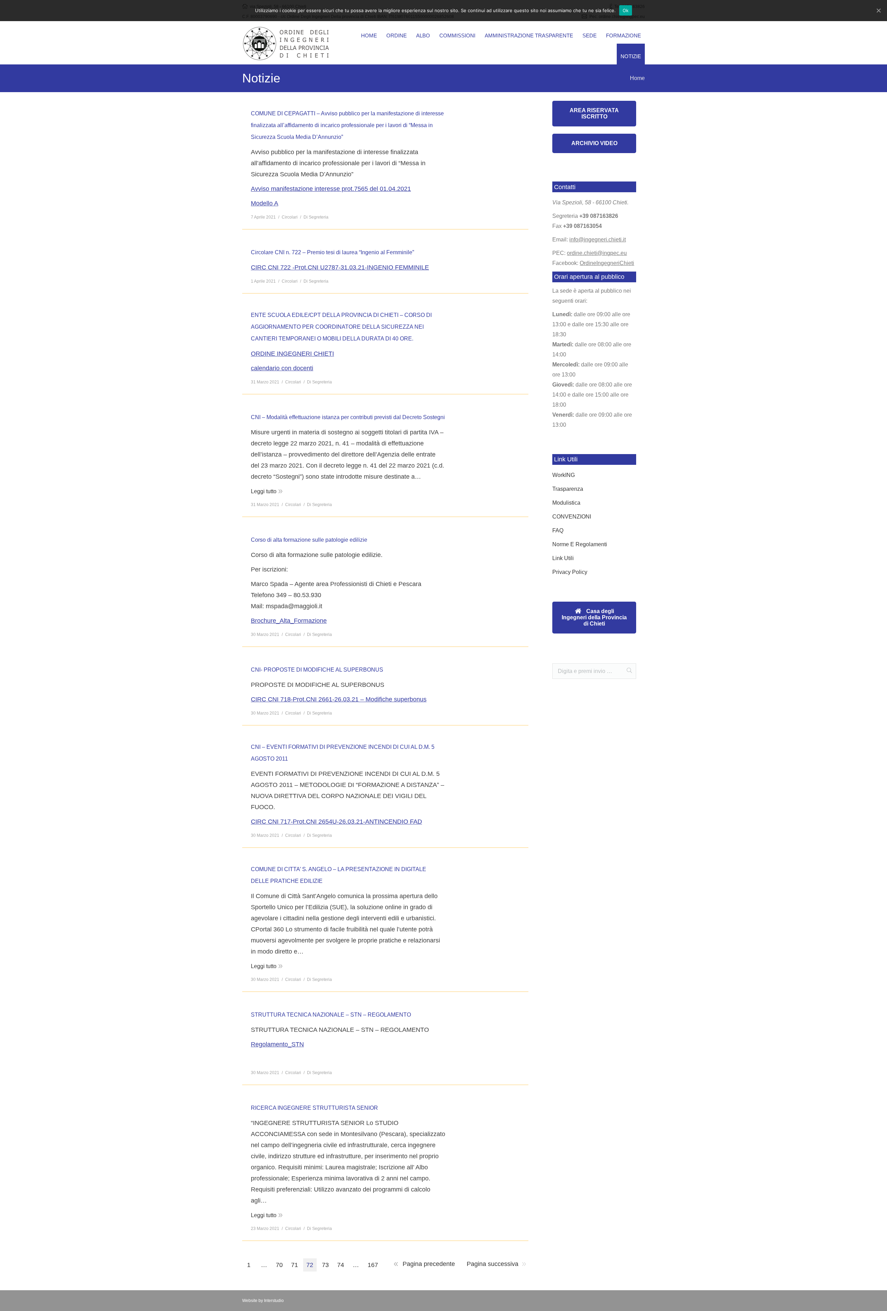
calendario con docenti (282, 368)
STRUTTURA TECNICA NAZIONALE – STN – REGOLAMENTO (331, 1015)
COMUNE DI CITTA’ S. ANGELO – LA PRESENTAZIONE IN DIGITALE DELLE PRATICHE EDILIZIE (338, 875)
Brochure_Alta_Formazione (289, 620)
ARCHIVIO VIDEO (594, 143)
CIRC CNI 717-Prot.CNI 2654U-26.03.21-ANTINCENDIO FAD (336, 821)
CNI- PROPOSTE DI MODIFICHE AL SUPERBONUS (317, 670)
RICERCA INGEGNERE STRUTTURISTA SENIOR (314, 1108)
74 (340, 1264)
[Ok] (878, 10)
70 (279, 1264)
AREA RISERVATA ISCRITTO (594, 113)
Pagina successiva (492, 1263)
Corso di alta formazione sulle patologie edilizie (309, 540)
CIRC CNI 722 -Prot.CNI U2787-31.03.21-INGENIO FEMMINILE (340, 267)
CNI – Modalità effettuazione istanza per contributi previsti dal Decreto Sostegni (348, 417)
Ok (626, 10)
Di (316, 217)
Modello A (264, 203)
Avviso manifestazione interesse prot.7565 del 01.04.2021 (331, 188)
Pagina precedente (429, 1263)
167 (373, 1264)
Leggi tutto (263, 491)
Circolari (290, 217)
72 (309, 1264)
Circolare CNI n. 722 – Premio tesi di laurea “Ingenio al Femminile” (332, 252)
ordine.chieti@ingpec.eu (597, 253)
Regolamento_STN (277, 1044)
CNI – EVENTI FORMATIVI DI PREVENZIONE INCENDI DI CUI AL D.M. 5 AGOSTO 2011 (342, 753)
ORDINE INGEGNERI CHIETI (292, 353)
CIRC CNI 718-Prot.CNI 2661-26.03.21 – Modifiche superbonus (339, 699)
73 (325, 1264)
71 (294, 1264)
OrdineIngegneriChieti (607, 263)
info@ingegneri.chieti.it (597, 239)
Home (637, 78)
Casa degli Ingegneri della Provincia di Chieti (594, 617)
